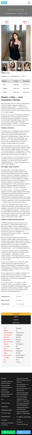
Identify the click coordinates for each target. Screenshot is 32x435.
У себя (19, 419)
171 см (18, 362)
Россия (22, 332)
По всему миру (5, 413)
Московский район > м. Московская (24, 389)
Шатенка (18, 337)
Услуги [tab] (16, 319)
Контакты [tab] (16, 322)
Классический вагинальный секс (6, 386)
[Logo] (16, 9)
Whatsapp (10, 432)
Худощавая (19, 335)
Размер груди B (20, 355)
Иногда (18, 348)
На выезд (19, 422)
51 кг (17, 359)
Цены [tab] (16, 317)
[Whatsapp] (2, 2)
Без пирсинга (19, 344)
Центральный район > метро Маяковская (23, 404)
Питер (20, 13)
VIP (2, 399)
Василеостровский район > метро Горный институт (23, 380)
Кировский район (22, 397)
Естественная (19, 357)
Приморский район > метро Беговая (23, 408)
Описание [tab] (16, 314)
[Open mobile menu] (29, 2)
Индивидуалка (5, 416)
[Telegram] (5, 2)
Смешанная (19, 350)
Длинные (18, 339)
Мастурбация (5, 392)
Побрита (18, 341)
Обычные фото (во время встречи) (7, 382)
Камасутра (4, 389)
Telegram (25, 432)
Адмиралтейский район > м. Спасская (23, 400)
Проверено (4, 406)
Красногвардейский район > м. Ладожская (23, 412)
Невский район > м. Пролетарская (22, 385)
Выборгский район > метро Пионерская (23, 393)
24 (16, 330)
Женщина (18, 328)
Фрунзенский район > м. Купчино (7, 423)
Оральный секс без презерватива (7, 395)
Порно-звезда (5, 403)
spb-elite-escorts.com (10, 13)
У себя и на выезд (22, 424)
